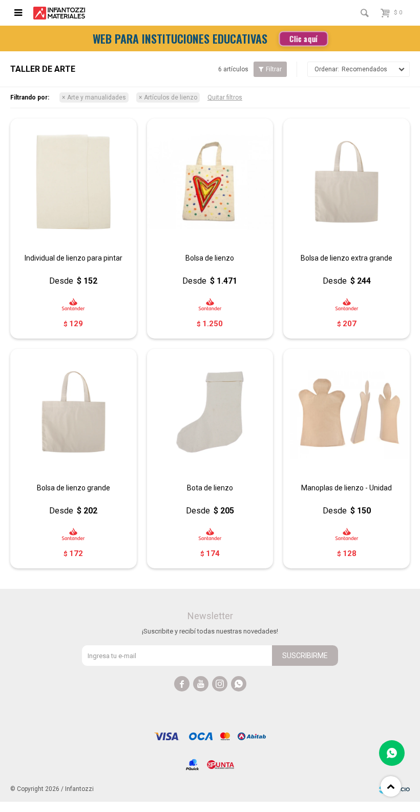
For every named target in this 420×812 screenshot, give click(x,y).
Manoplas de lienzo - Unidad (346, 488)
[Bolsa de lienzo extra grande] (346, 181)
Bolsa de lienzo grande (73, 488)
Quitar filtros (224, 97)
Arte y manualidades (96, 97)
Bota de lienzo (210, 488)
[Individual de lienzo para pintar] (73, 181)
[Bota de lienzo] (210, 412)
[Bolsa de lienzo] (210, 181)
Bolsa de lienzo (209, 258)
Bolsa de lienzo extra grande (346, 258)
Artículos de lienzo (170, 97)
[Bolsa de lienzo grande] (73, 412)
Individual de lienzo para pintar (73, 258)
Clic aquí (303, 38)
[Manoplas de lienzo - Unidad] (346, 412)
